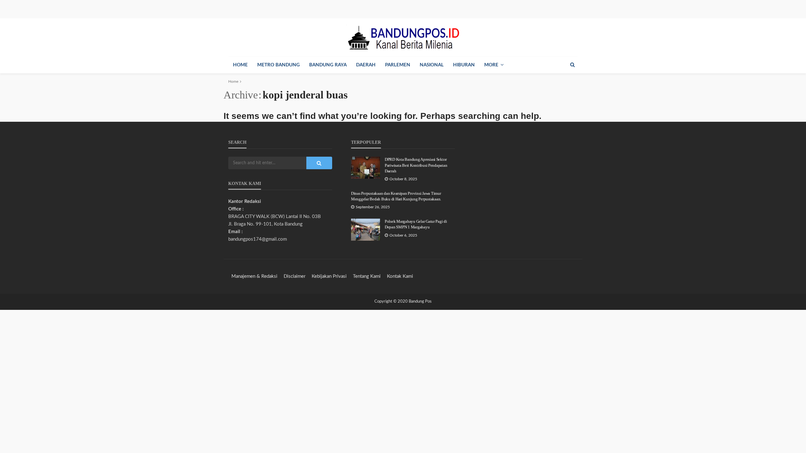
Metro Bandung (278, 65)
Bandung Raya (328, 65)
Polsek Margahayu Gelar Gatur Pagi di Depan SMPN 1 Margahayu (416, 224)
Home (240, 65)
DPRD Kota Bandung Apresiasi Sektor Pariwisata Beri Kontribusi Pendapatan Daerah (416, 165)
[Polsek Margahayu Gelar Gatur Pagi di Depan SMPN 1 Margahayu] (365, 230)
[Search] (572, 65)
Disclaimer (294, 276)
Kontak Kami (400, 276)
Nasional (432, 65)
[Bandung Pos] (403, 37)
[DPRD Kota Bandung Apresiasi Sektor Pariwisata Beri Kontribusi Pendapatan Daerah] (365, 168)
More (491, 65)
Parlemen (397, 65)
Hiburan (464, 65)
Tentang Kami (367, 276)
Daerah (366, 65)
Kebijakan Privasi (329, 276)
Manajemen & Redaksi (254, 276)
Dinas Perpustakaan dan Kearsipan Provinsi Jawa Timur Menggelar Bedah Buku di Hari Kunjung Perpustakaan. (396, 196)
